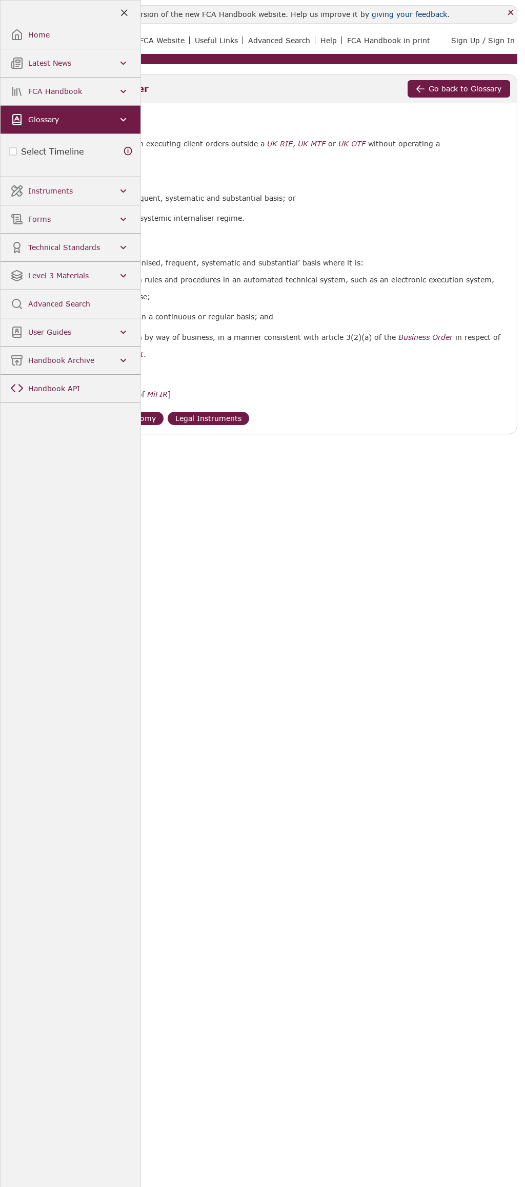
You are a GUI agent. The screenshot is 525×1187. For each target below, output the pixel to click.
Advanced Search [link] (279, 40)
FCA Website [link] (162, 40)
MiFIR (157, 394)
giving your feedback (409, 14)
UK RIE (280, 143)
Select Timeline (52, 151)
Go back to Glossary (465, 88)
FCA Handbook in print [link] (388, 40)
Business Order (425, 337)
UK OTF (352, 143)
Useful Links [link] (216, 40)
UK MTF (312, 143)
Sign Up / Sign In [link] (483, 40)
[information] (128, 151)
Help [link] (328, 40)
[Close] (511, 13)
